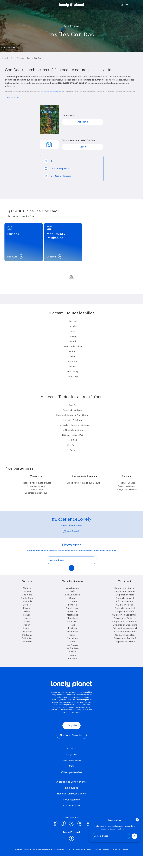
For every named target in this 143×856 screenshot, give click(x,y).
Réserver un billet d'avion (71, 794)
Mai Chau (73, 362)
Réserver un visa (126, 483)
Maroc (26, 628)
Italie (27, 622)
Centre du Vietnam (73, 410)
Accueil (5, 58)
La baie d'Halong (72, 420)
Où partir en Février (125, 591)
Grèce (27, 612)
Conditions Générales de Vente (97, 849)
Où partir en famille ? (125, 638)
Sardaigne (72, 638)
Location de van (36, 486)
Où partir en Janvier (124, 588)
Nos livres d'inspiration (71, 735)
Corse (72, 598)
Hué (72, 357)
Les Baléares (72, 648)
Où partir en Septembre (125, 615)
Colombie (27, 601)
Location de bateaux (36, 493)
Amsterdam (72, 588)
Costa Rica (27, 598)
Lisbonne (72, 601)
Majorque (72, 612)
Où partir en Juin (125, 605)
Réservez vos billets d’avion (36, 483)
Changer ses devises (127, 490)
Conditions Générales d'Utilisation (69, 849)
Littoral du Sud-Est (72, 435)
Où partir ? (72, 748)
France (27, 608)
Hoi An (72, 352)
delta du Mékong (52, 92)
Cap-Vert (27, 595)
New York (72, 622)
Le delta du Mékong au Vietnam (72, 425)
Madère (72, 655)
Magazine (71, 754)
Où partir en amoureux (125, 632)
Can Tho (72, 326)
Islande (27, 618)
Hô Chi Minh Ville (72, 347)
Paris (72, 625)
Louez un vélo (36, 490)
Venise (72, 652)
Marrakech (72, 618)
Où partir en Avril (125, 598)
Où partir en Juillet (125, 608)
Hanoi (72, 342)
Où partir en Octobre (125, 618)
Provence (72, 632)
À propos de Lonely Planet (71, 782)
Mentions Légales (22, 849)
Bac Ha (73, 321)
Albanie (27, 588)
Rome (72, 635)
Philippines (27, 632)
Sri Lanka (27, 638)
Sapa (72, 450)
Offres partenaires (71, 772)
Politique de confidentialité (42, 849)
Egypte (27, 605)
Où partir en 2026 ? (125, 642)
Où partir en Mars (124, 595)
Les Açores (72, 645)
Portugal (27, 635)
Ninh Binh (73, 440)
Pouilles (72, 628)
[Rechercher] (122, 5)
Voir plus (10, 98)
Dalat (72, 331)
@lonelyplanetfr (73, 531)
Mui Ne (72, 367)
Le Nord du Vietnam (72, 430)
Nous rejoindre (71, 800)
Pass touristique (126, 486)
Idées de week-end (71, 760)
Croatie (27, 591)
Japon (26, 625)
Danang (73, 336)
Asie (12, 58)
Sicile (72, 642)
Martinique (72, 615)
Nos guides (71, 725)
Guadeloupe (72, 608)
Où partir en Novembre (124, 622)
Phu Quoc (72, 445)
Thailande (27, 642)
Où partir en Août (124, 612)
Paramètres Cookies (120, 849)
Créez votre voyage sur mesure (83, 483)
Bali (72, 591)
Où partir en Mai (125, 601)
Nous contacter (72, 805)
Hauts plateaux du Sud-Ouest (72, 415)
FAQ (71, 766)
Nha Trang (72, 372)
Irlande (27, 615)
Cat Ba (72, 405)
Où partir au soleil (125, 635)
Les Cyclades (72, 595)
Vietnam (71, 26)
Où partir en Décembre (125, 625)
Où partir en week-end (125, 628)
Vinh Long (72, 377)
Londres (72, 605)
